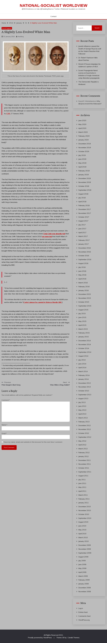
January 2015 (83, 337)
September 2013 (84, 395)
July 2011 (82, 479)
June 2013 (82, 406)
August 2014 (83, 356)
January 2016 (83, 290)
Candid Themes (73, 637)
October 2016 (83, 256)
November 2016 (84, 252)
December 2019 (84, 144)
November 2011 (84, 464)
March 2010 (83, 537)
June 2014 (82, 364)
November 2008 (84, 591)
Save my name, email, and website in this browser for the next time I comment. (33, 442)
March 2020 (83, 132)
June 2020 (82, 120)
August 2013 (83, 398)
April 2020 (82, 128)
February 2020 (84, 136)
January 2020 (83, 140)
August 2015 (83, 310)
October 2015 (83, 302)
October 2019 (83, 151)
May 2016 (82, 275)
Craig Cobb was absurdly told (54, 234)
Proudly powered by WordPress (40, 637)
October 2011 (83, 468)
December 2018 (84, 178)
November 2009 (84, 549)
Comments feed (84, 616)
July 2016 (82, 267)
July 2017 (82, 225)
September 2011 (84, 472)
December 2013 (84, 383)
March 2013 (83, 418)
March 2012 (83, 449)
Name (4, 425)
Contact (53, 16)
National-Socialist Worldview (53, 5)
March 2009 (83, 576)
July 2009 (82, 560)
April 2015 (82, 325)
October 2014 (83, 348)
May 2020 (82, 124)
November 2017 (84, 213)
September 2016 (84, 259)
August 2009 (83, 557)
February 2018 (84, 205)
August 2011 (83, 476)
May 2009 (82, 568)
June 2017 (82, 229)
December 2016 (84, 248)
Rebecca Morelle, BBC (43, 302)
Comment (6, 400)
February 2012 (84, 452)
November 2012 (84, 429)
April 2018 (82, 201)
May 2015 (82, 321)
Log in (80, 608)
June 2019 (82, 159)
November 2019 (84, 147)
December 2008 (84, 588)
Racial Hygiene (6, 28)
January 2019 (83, 175)
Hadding (21, 36)
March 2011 (83, 495)
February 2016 (84, 286)
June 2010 (82, 526)
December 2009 (84, 545)
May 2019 (82, 163)
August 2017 (83, 221)
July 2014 (82, 360)
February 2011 (84, 499)
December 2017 (84, 209)
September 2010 (84, 518)
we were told (47, 236)
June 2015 (82, 317)
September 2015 (84, 306)
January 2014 (83, 379)
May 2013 (82, 410)
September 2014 (84, 352)
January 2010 (83, 541)
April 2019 (82, 167)
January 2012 (83, 456)
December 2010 (84, 506)
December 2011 (84, 460)
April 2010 (82, 534)
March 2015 (83, 329)
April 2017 (82, 232)
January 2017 (83, 244)
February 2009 (84, 580)
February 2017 (84, 240)
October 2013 (83, 391)
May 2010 (82, 530)
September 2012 (84, 437)
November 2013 (84, 387)
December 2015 (84, 294)
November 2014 (84, 344)
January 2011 (83, 503)
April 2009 (82, 572)
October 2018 (83, 186)
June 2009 (82, 564)
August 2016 (83, 263)
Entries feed (82, 612)
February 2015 (84, 333)
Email (4, 433)
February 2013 (84, 422)
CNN (8, 113)
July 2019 (82, 155)
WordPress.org (84, 620)
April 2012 (82, 445)
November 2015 (84, 298)
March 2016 (83, 283)
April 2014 (82, 367)
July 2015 (82, 313)
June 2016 (82, 271)
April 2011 (82, 491)
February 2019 (84, 171)
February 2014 (84, 375)
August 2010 (83, 522)
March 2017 (83, 236)
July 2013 (82, 402)
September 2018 (84, 190)
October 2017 (83, 217)
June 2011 (82, 483)
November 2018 (84, 182)
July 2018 (82, 198)
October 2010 (83, 514)
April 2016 (82, 279)
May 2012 (82, 441)
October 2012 (83, 433)
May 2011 (82, 487)
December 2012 (84, 425)
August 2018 (83, 194)
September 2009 (84, 553)
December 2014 (84, 340)
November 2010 (84, 510)
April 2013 (82, 414)
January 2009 (83, 584)
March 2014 (83, 371)
